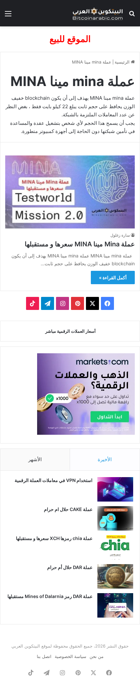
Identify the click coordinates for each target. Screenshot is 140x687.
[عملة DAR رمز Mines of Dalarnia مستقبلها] (115, 605)
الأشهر (35, 459)
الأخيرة (105, 459)
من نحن (97, 656)
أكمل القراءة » (113, 277)
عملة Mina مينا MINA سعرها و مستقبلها (80, 244)
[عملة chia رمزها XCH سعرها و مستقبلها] (115, 547)
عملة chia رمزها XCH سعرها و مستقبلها (54, 538)
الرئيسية (123, 62)
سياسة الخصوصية (70, 656)
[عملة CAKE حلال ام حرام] (115, 518)
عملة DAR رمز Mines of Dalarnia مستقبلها (49, 596)
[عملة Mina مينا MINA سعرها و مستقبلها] (70, 192)
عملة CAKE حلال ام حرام (68, 509)
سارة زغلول (120, 235)
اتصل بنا (44, 656)
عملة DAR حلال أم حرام (69, 567)
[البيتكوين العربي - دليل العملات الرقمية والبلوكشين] (98, 13)
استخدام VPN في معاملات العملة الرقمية (53, 480)
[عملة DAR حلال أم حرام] (115, 576)
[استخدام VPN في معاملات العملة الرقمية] (115, 489)
